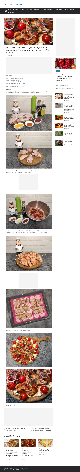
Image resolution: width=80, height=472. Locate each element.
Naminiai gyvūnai (38, 9)
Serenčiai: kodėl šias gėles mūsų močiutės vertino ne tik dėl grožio (69, 117)
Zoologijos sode (48, 9)
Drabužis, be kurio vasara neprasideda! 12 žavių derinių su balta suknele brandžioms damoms (41, 430)
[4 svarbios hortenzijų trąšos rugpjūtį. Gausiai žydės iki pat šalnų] (59, 143)
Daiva (13, 55)
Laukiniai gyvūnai (58, 9)
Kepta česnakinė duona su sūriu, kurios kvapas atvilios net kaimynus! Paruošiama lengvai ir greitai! (12, 453)
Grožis (66, 9)
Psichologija (29, 9)
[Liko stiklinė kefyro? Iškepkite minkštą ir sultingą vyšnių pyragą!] (59, 126)
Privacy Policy (11, 12)
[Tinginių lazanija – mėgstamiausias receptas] (45, 439)
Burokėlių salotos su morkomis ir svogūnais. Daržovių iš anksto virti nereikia (64, 77)
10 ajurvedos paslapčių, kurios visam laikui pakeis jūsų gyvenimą (16, 429)
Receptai (22, 9)
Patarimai (15, 9)
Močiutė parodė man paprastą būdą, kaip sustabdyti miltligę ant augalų (68, 134)
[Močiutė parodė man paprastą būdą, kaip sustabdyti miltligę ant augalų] (59, 135)
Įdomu (9, 9)
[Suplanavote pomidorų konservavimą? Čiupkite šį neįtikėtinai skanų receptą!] (28, 439)
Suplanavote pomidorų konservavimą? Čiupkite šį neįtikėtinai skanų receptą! (27, 453)
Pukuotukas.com (14, 4)
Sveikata (72, 9)
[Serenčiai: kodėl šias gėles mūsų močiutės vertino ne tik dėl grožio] (59, 118)
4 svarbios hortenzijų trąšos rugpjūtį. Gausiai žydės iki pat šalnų (69, 143)
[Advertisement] (29, 65)
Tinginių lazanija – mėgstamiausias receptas (44, 450)
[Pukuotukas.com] (5, 11)
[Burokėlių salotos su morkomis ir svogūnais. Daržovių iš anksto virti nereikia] (65, 63)
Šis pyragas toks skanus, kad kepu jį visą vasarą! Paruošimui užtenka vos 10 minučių (69, 96)
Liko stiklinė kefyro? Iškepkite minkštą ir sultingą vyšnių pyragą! (69, 125)
